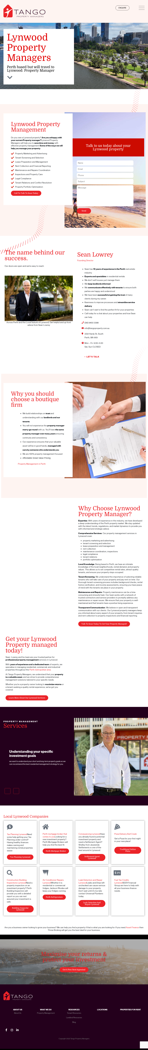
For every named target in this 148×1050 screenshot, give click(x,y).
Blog (74, 1022)
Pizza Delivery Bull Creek (125, 834)
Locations (102, 1009)
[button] (7, 791)
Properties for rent (130, 1009)
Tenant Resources (74, 1013)
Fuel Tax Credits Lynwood (121, 881)
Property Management (46, 1013)
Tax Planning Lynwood (17, 834)
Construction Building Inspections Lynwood (17, 881)
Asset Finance (132, 927)
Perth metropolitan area (40, 669)
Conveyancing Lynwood (89, 834)
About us (17, 1013)
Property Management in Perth (32, 464)
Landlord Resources (74, 1017)
